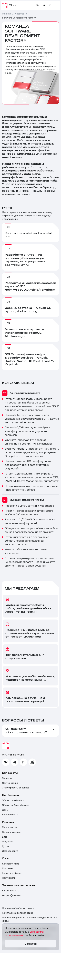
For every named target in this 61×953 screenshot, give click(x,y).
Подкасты (7, 841)
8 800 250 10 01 (11, 890)
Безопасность (10, 814)
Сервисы (7, 778)
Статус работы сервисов (15, 787)
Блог (4, 837)
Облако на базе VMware (15, 805)
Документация (10, 783)
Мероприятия (9, 827)
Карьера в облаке (12, 873)
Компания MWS (10, 864)
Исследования (10, 851)
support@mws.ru (11, 895)
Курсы (5, 846)
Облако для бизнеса (13, 800)
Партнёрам (8, 878)
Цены (5, 810)
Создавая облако (11, 832)
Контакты (7, 868)
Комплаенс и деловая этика (17, 913)
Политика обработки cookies (18, 908)
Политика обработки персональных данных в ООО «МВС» (30, 919)
